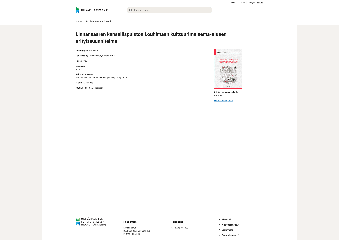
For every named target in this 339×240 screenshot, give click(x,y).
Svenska (241, 2)
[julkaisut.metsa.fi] (91, 221)
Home (79, 21)
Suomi (233, 2)
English (260, 2)
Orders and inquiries (223, 100)
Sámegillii (251, 2)
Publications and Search (98, 21)
